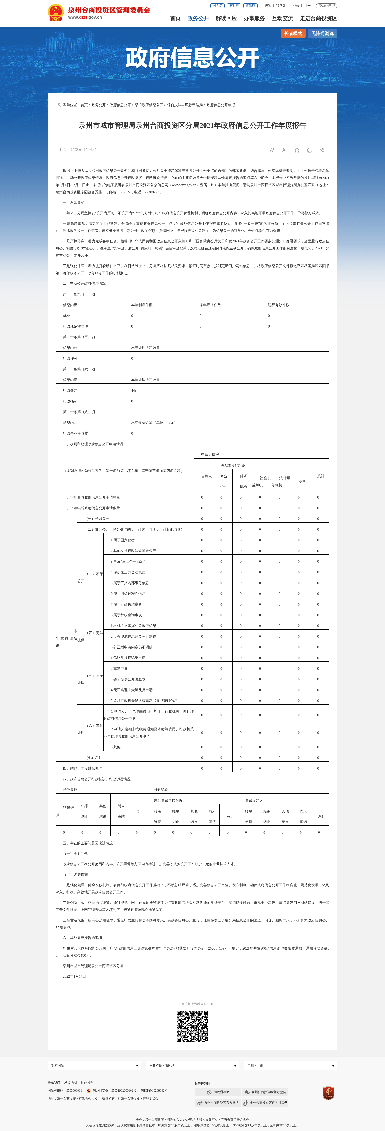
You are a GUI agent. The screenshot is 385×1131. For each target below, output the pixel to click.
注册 (307, 5)
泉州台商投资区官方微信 (269, 1092)
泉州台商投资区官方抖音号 (268, 1102)
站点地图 (70, 1082)
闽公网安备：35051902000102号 (114, 1090)
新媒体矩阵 (202, 1083)
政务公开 (198, 18)
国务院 (217, 5)
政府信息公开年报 (221, 105)
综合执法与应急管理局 (185, 105)
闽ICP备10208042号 (154, 1090)
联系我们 (54, 1082)
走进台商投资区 (318, 18)
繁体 (268, 5)
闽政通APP (221, 1092)
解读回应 (226, 18)
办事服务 (254, 18)
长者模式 (293, 33)
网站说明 (87, 1082)
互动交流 (282, 18)
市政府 (250, 5)
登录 (296, 5)
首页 (175, 18)
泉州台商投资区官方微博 (221, 1102)
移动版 (281, 5)
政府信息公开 (120, 105)
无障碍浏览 (322, 33)
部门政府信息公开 (149, 105)
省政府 (234, 5)
